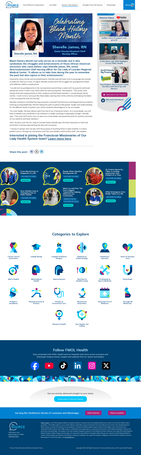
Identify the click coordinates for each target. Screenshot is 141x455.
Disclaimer (22, 448)
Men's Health (13, 279)
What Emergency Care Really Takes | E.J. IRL (115, 193)
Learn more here (59, 138)
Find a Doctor (93, 413)
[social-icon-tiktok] (63, 365)
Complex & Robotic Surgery (59, 257)
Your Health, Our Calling (28, 176)
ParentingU (127, 279)
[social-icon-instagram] (92, 366)
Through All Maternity (127, 302)
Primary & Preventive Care (59, 302)
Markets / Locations (70, 199)
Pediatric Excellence (13, 302)
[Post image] (51, 176)
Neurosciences (59, 279)
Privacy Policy (14, 448)
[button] (32, 151)
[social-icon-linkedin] (78, 366)
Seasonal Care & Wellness (105, 302)
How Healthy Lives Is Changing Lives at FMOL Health (29, 193)
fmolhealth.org (69, 437)
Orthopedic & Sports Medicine (104, 280)
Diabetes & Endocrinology (82, 257)
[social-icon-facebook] (35, 365)
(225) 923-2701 (14, 436)
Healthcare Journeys (104, 257)
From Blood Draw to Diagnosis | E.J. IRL (29, 172)
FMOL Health (110, 99)
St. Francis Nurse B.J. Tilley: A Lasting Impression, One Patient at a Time (114, 172)
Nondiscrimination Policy (35, 448)
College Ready (36, 257)
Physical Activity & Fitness (36, 302)
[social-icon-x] (106, 366)
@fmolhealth (119, 99)
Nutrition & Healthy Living (82, 280)
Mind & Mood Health (36, 280)
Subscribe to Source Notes (70, 399)
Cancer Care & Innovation (13, 257)
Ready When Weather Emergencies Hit (72, 172)
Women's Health (59, 324)
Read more (25, 180)
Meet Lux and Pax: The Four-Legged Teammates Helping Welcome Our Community (73, 192)
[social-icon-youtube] (49, 366)
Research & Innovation (82, 302)
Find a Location (117, 413)
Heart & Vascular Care (127, 257)
